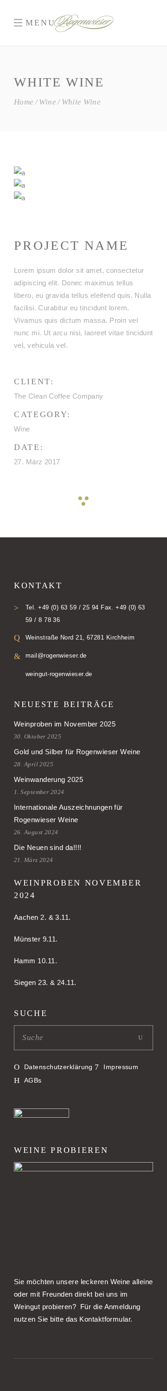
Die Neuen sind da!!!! (47, 847)
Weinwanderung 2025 (48, 779)
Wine (47, 102)
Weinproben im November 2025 (65, 724)
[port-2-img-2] (19, 198)
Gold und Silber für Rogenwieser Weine (77, 752)
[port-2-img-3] (19, 173)
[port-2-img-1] (19, 185)
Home (24, 102)
